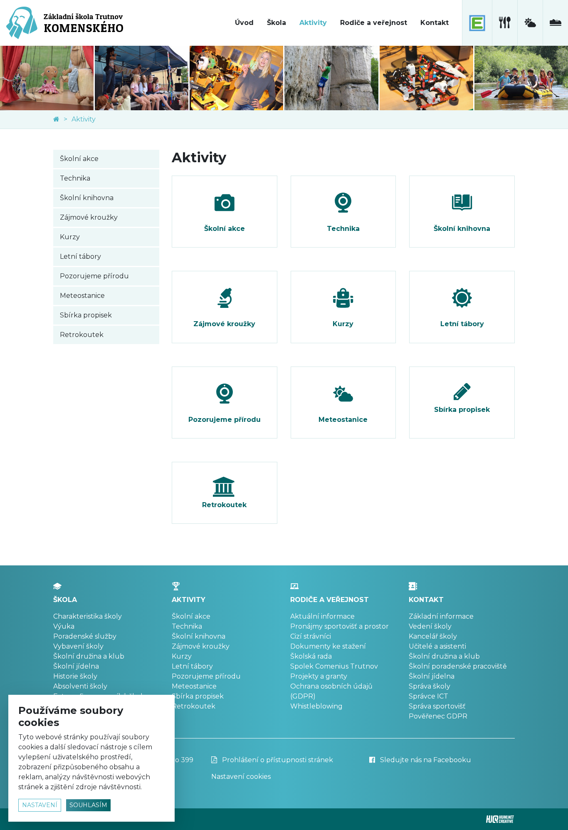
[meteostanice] (530, 23)
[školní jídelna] (504, 23)
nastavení (39, 805)
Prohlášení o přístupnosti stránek (276, 760)
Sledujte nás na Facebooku (424, 760)
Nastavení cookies (241, 776)
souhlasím (88, 805)
